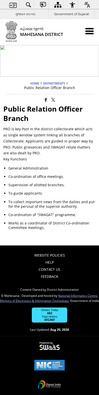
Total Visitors (49, 316)
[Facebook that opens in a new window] (46, 99)
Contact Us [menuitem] (49, 269)
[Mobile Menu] (89, 31)
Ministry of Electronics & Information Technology (34, 301)
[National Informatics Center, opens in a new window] (49, 365)
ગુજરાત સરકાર (25, 14)
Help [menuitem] (49, 262)
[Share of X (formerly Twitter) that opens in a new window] (53, 99)
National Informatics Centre (77, 296)
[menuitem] (12, 4)
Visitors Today (49, 309)
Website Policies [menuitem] (49, 255)
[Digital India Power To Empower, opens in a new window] (49, 385)
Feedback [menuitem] (49, 276)
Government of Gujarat (71, 14)
